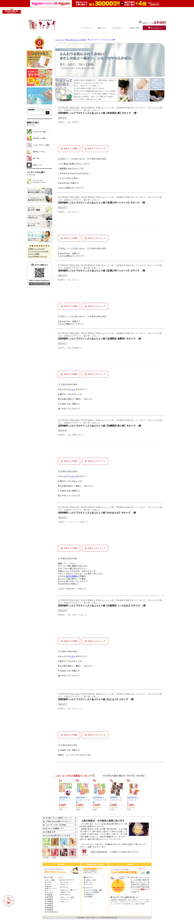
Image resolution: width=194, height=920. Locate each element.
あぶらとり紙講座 (33, 254)
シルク (73, 389)
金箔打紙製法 (72, 576)
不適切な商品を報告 (98, 159)
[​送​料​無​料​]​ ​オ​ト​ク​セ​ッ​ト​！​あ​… (133, 799)
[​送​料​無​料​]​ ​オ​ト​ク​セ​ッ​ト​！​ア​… (65, 799)
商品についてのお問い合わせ (73, 159)
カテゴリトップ (59, 40)
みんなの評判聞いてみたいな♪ (37, 256)
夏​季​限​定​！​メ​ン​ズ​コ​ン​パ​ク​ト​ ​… (116, 799)
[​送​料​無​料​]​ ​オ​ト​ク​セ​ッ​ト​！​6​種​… (82, 799)
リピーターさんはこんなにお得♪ (38, 251)
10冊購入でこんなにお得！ (36, 249)
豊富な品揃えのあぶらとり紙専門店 (76, 40)
